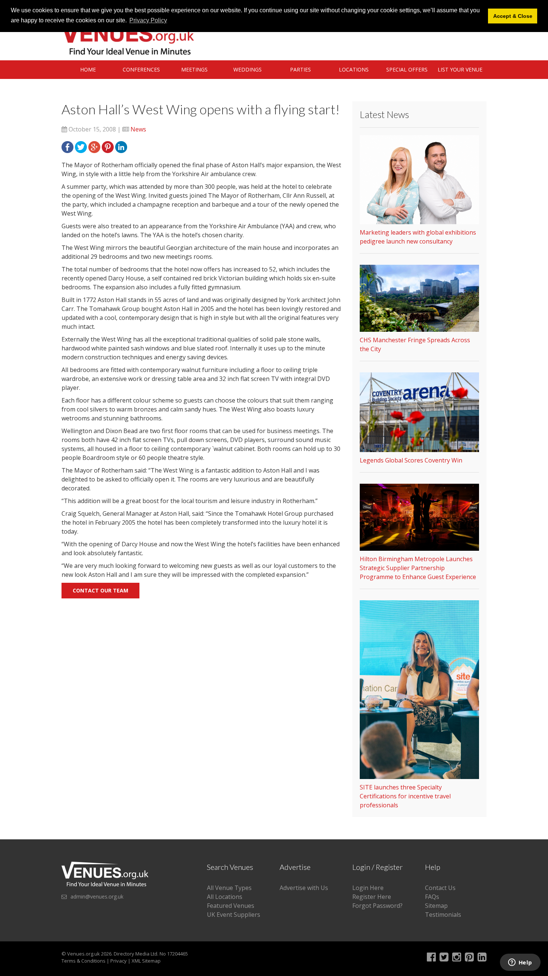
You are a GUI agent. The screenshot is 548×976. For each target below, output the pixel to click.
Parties (300, 69)
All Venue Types (229, 888)
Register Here (371, 897)
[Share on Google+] (94, 146)
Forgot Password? (377, 906)
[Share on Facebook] (67, 146)
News (138, 129)
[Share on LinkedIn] (121, 146)
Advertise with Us (304, 888)
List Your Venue (460, 69)
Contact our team (100, 590)
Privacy (118, 960)
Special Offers (407, 69)
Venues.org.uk (83, 953)
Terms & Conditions (83, 960)
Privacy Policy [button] (148, 20)
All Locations (224, 897)
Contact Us (440, 888)
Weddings (247, 69)
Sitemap (436, 906)
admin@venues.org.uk (96, 896)
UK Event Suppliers (233, 914)
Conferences (141, 69)
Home (88, 69)
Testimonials (443, 914)
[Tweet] (81, 146)
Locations (354, 69)
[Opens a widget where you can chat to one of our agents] (520, 963)
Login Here (368, 888)
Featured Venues (230, 906)
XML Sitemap (146, 960)
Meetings (194, 69)
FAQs (432, 897)
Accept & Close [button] (512, 16)
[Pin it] (108, 146)
